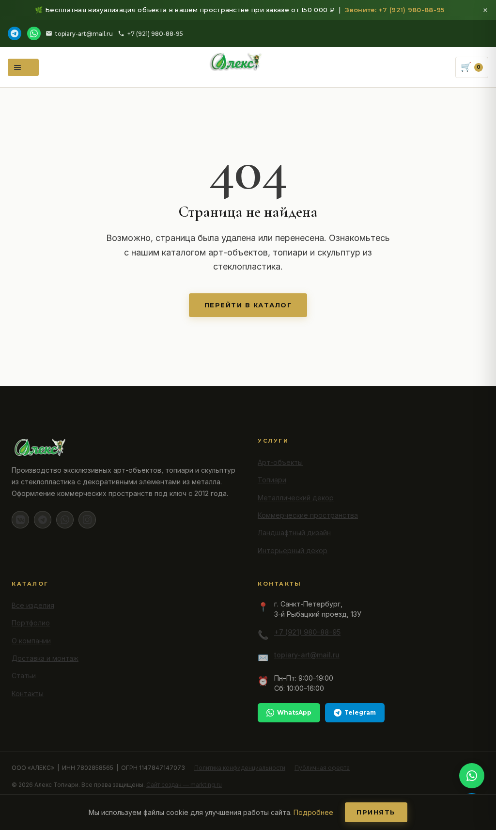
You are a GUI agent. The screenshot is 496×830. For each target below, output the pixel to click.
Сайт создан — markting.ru (184, 784)
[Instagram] (87, 519)
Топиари (272, 480)
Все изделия (33, 605)
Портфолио (31, 623)
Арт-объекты (280, 462)
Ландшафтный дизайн (294, 532)
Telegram (360, 712)
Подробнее (313, 812)
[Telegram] (14, 33)
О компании (31, 641)
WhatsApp (294, 712)
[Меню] (23, 67)
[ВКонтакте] (20, 519)
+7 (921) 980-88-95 (155, 33)
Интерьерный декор (292, 550)
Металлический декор (296, 498)
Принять (376, 812)
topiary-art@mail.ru (84, 33)
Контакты (28, 693)
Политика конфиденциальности (239, 767)
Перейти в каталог (248, 305)
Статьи (24, 675)
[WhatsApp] (34, 33)
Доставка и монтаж (45, 658)
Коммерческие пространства (308, 515)
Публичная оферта (322, 767)
